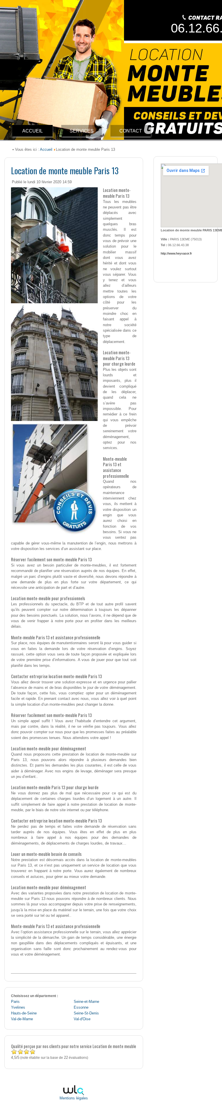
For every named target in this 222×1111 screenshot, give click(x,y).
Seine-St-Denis (86, 1013)
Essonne (81, 1007)
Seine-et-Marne (86, 1002)
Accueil (46, 149)
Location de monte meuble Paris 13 (65, 170)
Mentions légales (74, 1098)
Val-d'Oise (82, 1019)
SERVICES (82, 130)
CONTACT (130, 130)
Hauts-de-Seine (24, 1013)
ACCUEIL (32, 130)
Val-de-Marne (22, 1019)
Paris (15, 1002)
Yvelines (18, 1007)
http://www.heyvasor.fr (176, 253)
